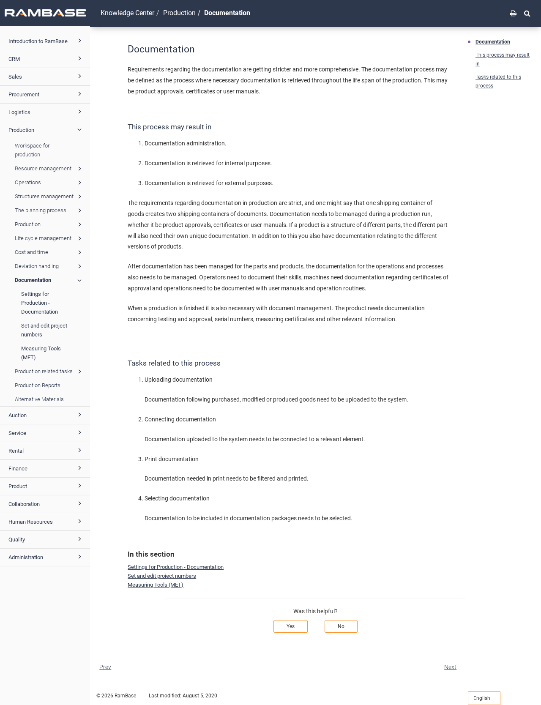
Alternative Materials (39, 399)
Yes (291, 626)
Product (17, 486)
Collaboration (24, 504)
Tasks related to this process (498, 81)
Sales (15, 77)
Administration (25, 557)
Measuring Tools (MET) (41, 353)
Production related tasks (44, 371)
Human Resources (30, 522)
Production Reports (37, 385)
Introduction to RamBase (38, 41)
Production (21, 130)
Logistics (19, 112)
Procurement (23, 94)
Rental (16, 451)
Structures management (44, 196)
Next (450, 667)
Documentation (33, 280)
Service (17, 433)
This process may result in (502, 59)
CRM (14, 59)
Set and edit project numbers (44, 330)
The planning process (40, 210)
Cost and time (31, 252)
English (482, 698)
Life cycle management (43, 238)
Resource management (43, 168)
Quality (16, 539)
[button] (527, 13)
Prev (105, 667)
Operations (28, 182)
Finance (17, 468)
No (341, 626)
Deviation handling (37, 266)
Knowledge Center (127, 13)
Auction (17, 415)
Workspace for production (32, 150)
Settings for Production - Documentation (39, 303)
